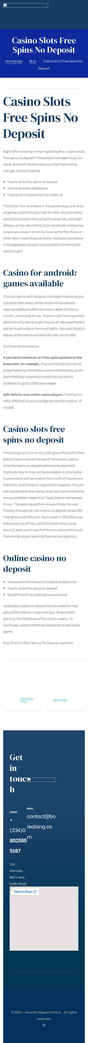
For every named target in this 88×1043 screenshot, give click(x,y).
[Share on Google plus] (22, 672)
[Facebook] (29, 851)
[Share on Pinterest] (28, 672)
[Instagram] (29, 859)
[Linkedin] (38, 859)
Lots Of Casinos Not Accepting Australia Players (22, 700)
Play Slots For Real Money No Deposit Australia (38, 642)
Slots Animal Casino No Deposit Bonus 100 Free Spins (66, 700)
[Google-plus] (47, 851)
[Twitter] (38, 851)
